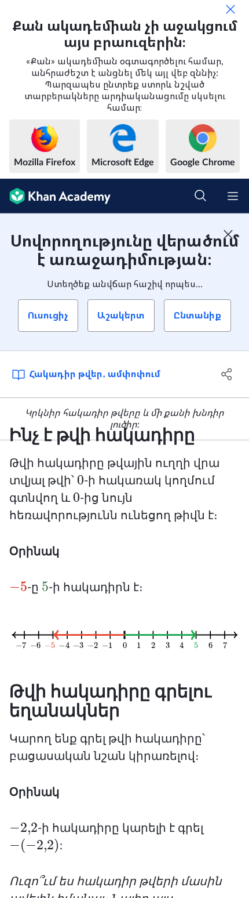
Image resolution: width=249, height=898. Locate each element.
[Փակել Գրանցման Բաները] (228, 234)
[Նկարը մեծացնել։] (124, 635)
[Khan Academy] (55, 196)
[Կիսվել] (227, 374)
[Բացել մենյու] (233, 196)
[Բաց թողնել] (230, 9)
